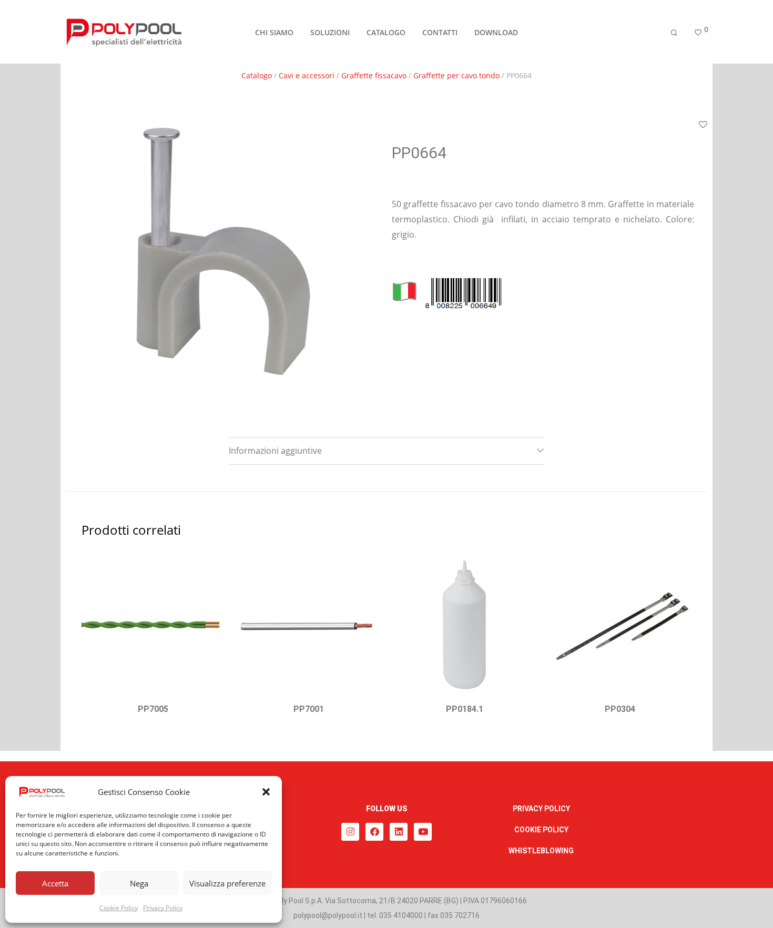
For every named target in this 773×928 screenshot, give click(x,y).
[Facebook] (374, 832)
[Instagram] (350, 832)
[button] (266, 792)
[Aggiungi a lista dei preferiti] (703, 125)
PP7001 (308, 709)
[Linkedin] (399, 832)
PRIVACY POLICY (541, 808)
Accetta (55, 883)
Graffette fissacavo (373, 75)
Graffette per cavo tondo (456, 75)
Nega (139, 883)
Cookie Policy (118, 907)
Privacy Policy (162, 907)
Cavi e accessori (306, 75)
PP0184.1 (464, 709)
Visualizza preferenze (227, 883)
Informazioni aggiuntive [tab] (275, 450)
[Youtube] (423, 832)
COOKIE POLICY (541, 829)
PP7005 (153, 709)
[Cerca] (674, 33)
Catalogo (256, 75)
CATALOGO (386, 32)
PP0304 (620, 709)
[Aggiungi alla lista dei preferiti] (211, 565)
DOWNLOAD (496, 32)
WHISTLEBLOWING (541, 851)
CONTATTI (439, 32)
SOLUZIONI (330, 32)
